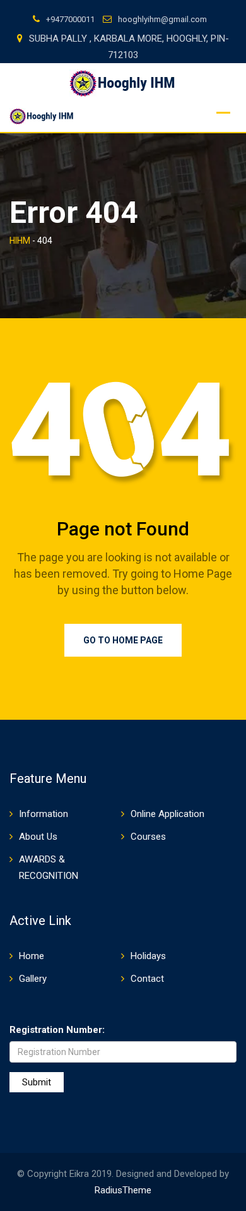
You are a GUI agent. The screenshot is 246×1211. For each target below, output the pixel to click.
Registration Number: (57, 1029)
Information (43, 814)
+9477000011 (70, 19)
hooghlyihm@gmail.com (162, 19)
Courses (148, 836)
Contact (147, 978)
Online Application (167, 814)
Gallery (33, 978)
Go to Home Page (123, 640)
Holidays (148, 956)
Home (31, 956)
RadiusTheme (123, 1190)
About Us (38, 836)
